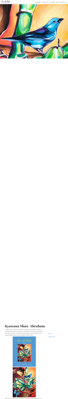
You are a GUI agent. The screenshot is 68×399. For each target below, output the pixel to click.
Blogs (57, 2)
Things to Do (45, 2)
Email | (50, 333)
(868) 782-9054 (52, 336)
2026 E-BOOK (62, 2)
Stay (50, 2)
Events (53, 2)
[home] (5, 1)
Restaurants (38, 2)
